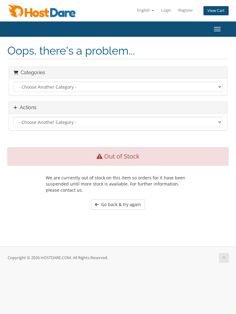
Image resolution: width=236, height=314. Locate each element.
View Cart (216, 10)
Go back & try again (120, 204)
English (144, 10)
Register (185, 10)
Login (166, 10)
